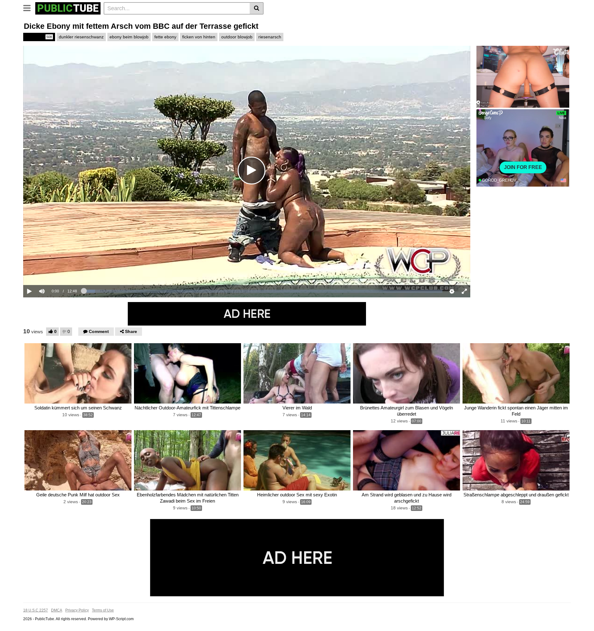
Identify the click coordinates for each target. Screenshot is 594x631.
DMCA (56, 610)
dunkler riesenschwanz (81, 36)
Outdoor (38, 36)
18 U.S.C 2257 (35, 610)
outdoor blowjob (236, 36)
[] (257, 8)
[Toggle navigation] (29, 7)
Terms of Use (103, 610)
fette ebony (165, 36)
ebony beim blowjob (129, 36)
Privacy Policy (77, 610)
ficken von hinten (198, 36)
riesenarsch (269, 36)
